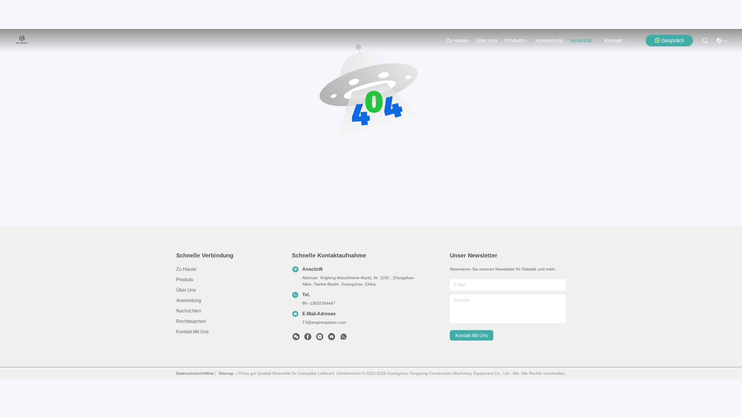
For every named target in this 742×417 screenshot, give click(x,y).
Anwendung (188, 300)
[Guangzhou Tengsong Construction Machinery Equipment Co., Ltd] (21, 40)
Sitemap (226, 373)
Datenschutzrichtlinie (195, 373)
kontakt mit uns (618, 40)
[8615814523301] (343, 338)
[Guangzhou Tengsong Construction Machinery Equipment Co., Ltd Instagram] (320, 338)
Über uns (487, 40)
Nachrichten (188, 310)
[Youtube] (332, 338)
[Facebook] (308, 338)
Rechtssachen (191, 321)
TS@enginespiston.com (324, 322)
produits (514, 40)
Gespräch (672, 40)
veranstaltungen (584, 40)
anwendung (549, 40)
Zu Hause (457, 40)
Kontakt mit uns (192, 331)
